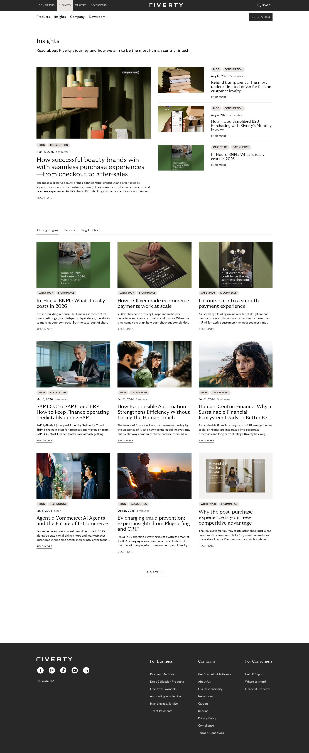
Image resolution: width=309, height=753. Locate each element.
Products (43, 17)
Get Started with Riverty (214, 674)
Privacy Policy (207, 718)
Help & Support (255, 674)
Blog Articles (89, 230)
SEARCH (267, 5)
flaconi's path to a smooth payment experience (229, 303)
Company (77, 17)
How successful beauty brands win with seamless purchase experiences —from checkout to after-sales (90, 167)
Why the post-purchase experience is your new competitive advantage (226, 517)
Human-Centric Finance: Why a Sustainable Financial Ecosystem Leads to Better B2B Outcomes (235, 412)
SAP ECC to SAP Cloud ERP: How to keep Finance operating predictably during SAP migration (72, 412)
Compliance (206, 725)
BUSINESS (65, 5)
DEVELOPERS (99, 5)
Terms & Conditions (211, 733)
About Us (204, 681)
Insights (60, 17)
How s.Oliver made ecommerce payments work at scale (153, 303)
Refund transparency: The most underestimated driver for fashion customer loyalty (241, 87)
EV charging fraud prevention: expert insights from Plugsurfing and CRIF (153, 524)
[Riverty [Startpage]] (164, 5)
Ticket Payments (161, 711)
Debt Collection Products (167, 681)
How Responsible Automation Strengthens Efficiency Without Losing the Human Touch (153, 412)
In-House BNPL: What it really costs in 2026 (237, 157)
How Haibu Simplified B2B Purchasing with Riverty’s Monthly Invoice (241, 125)
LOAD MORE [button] (154, 572)
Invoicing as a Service (164, 703)
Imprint (203, 711)
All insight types (47, 230)
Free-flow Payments (163, 689)
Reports (69, 230)
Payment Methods (162, 674)
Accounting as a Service (165, 696)
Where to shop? (255, 681)
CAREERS (80, 5)
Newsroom (97, 17)
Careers (203, 703)
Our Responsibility (210, 689)
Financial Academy (257, 689)
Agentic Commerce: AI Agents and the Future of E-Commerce (72, 521)
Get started (260, 17)
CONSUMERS (47, 5)
